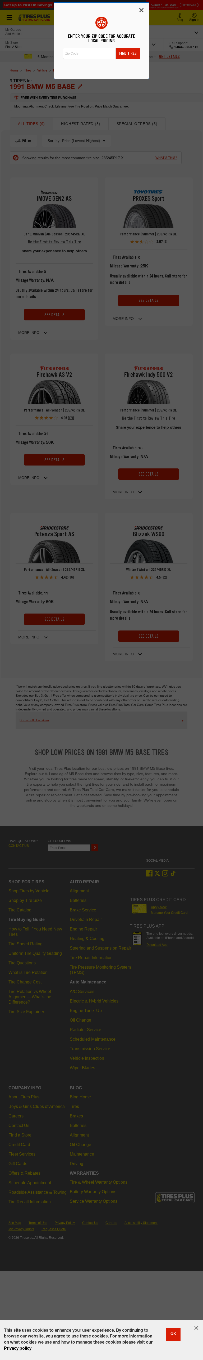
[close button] (196, 1328)
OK (173, 1334)
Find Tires (128, 53)
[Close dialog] (141, 10)
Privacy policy (17, 1349)
